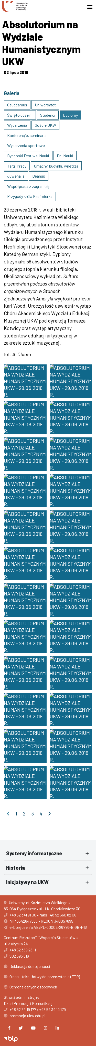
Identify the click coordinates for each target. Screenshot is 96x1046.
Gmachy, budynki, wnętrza (56, 165)
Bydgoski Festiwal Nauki (28, 155)
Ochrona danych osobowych (33, 986)
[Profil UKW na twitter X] (21, 1028)
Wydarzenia (17, 125)
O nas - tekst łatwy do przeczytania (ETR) (44, 976)
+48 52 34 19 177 (22, 1009)
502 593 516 (19, 955)
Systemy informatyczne (34, 853)
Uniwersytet (45, 104)
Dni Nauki (65, 155)
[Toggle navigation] (91, 7)
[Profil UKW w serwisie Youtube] (33, 1028)
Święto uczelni (20, 115)
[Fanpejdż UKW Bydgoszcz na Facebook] (9, 1028)
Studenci (47, 115)
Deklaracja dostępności (29, 966)
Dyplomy (70, 115)
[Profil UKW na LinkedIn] (57, 1028)
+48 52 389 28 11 (22, 949)
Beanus (38, 175)
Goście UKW (45, 125)
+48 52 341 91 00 (22, 914)
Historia (15, 868)
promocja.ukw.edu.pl (27, 1015)
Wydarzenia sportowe (26, 145)
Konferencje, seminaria (27, 135)
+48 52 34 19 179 (52, 1009)
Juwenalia (16, 175)
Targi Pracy (16, 165)
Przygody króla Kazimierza (29, 196)
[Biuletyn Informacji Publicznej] (11, 1038)
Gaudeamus (17, 104)
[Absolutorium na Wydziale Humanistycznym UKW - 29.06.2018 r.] (25, 381)
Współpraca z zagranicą (28, 186)
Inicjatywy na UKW (27, 882)
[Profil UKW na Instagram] (45, 1028)
